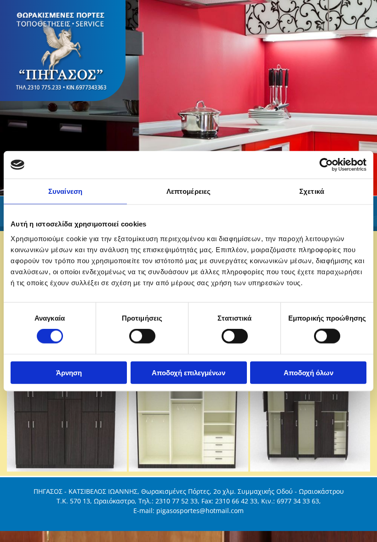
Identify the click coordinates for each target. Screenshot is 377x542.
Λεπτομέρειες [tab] (188, 191)
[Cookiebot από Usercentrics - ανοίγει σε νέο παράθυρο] (326, 165)
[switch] (142, 336)
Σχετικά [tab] (311, 191)
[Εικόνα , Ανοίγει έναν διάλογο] (188, 98)
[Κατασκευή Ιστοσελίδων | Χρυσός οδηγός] (188, 521)
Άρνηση (69, 372)
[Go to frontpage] (63, 50)
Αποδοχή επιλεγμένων (188, 372)
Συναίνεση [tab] (65, 191)
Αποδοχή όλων (308, 372)
